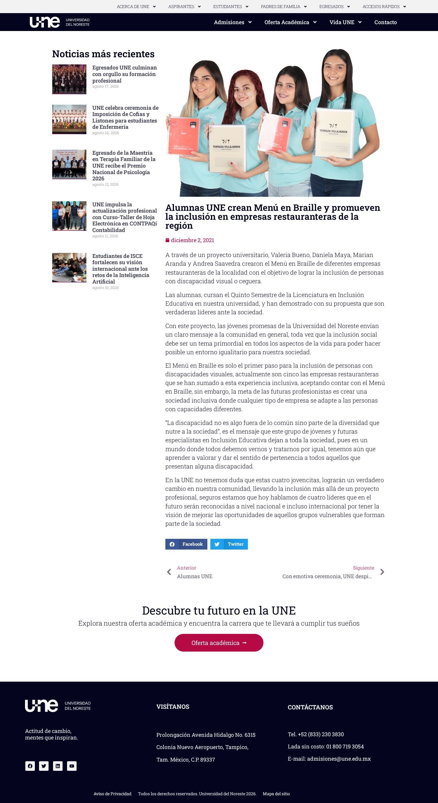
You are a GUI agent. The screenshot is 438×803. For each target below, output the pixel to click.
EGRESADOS (331, 6)
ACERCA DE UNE (133, 6)
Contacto (386, 22)
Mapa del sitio (276, 793)
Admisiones (229, 22)
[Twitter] (44, 766)
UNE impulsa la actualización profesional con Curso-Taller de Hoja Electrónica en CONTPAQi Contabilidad (124, 217)
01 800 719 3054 (345, 746)
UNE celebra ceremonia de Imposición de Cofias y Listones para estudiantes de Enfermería (125, 117)
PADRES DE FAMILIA (280, 6)
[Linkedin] (58, 766)
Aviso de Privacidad (112, 793)
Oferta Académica (287, 22)
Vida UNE (342, 22)
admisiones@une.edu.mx (339, 758)
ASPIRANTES (181, 6)
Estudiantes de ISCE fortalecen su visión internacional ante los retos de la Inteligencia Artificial (120, 268)
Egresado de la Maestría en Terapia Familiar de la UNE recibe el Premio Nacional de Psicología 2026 (124, 165)
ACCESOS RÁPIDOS (381, 6)
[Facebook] (30, 766)
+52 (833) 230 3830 (321, 734)
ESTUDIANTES (227, 6)
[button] (186, 544)
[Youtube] (72, 766)
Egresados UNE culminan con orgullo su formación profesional (124, 74)
